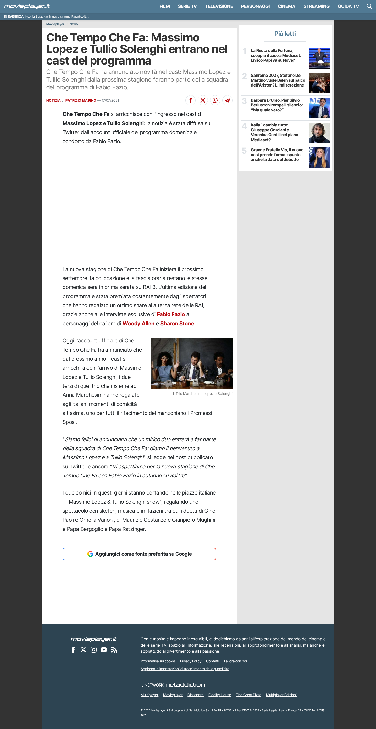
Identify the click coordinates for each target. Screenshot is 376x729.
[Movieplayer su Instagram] (94, 649)
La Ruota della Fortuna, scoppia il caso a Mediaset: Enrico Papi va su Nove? (276, 55)
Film (165, 6)
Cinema (286, 6)
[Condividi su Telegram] (227, 100)
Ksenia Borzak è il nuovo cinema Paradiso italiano (59, 16)
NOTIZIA (53, 100)
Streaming (317, 6)
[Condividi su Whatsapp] (215, 100)
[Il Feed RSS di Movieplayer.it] (114, 649)
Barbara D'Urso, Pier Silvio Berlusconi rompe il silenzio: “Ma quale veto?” (277, 105)
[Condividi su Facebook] (190, 100)
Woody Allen (138, 323)
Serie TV (187, 6)
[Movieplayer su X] (83, 649)
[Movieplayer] (94, 638)
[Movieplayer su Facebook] (73, 649)
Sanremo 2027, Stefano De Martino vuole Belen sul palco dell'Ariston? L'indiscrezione (278, 80)
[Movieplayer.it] (27, 6)
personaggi (255, 6)
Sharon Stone (177, 323)
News (74, 24)
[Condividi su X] (203, 100)
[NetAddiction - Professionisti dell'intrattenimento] (185, 685)
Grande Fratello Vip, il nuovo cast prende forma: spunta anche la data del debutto (277, 154)
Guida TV (348, 6)
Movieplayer (55, 24)
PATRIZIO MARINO (80, 100)
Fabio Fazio (171, 314)
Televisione (219, 6)
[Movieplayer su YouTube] (104, 649)
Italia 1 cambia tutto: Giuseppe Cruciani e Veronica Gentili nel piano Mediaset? (274, 132)
